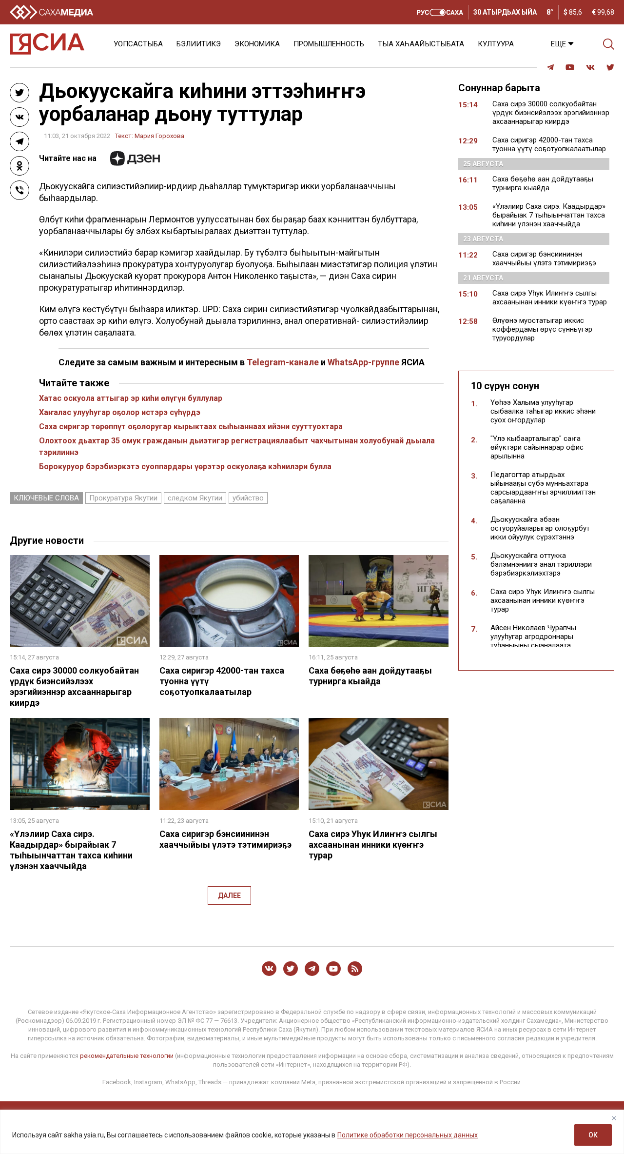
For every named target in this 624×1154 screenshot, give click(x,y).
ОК (593, 1135)
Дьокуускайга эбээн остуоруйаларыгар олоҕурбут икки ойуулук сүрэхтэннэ (540, 528)
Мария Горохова (159, 135)
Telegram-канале (283, 362)
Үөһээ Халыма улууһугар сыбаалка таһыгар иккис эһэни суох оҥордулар (543, 411)
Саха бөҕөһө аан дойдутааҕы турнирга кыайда (370, 675)
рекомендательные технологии (127, 1055)
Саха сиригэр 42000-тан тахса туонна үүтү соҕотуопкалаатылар (549, 144)
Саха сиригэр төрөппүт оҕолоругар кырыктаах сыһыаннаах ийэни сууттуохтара (191, 426)
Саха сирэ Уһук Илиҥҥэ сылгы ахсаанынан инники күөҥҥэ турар (373, 844)
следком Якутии (195, 498)
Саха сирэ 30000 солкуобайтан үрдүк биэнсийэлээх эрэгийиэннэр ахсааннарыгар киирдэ (74, 686)
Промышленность (328, 44)
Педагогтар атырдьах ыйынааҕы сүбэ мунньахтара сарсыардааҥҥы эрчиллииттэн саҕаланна (543, 487)
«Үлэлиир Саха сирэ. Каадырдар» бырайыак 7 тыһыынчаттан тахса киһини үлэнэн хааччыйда (71, 850)
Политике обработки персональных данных (407, 1135)
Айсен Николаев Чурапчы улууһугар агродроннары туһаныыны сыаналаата (533, 636)
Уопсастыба (138, 44)
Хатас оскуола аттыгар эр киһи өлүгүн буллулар (130, 398)
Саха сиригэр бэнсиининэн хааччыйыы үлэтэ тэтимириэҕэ (225, 839)
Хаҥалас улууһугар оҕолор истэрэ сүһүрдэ (119, 412)
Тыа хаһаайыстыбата (421, 44)
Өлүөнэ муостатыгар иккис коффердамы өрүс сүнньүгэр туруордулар (542, 329)
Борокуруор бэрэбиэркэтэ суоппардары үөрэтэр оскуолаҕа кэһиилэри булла (185, 466)
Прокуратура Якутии (123, 498)
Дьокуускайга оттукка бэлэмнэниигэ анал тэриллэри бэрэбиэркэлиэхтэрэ (541, 564)
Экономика (257, 44)
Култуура (496, 44)
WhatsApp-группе (363, 362)
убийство (248, 498)
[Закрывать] (614, 1118)
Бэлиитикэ (198, 44)
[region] (312, 1132)
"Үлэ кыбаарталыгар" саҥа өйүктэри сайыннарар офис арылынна (537, 447)
